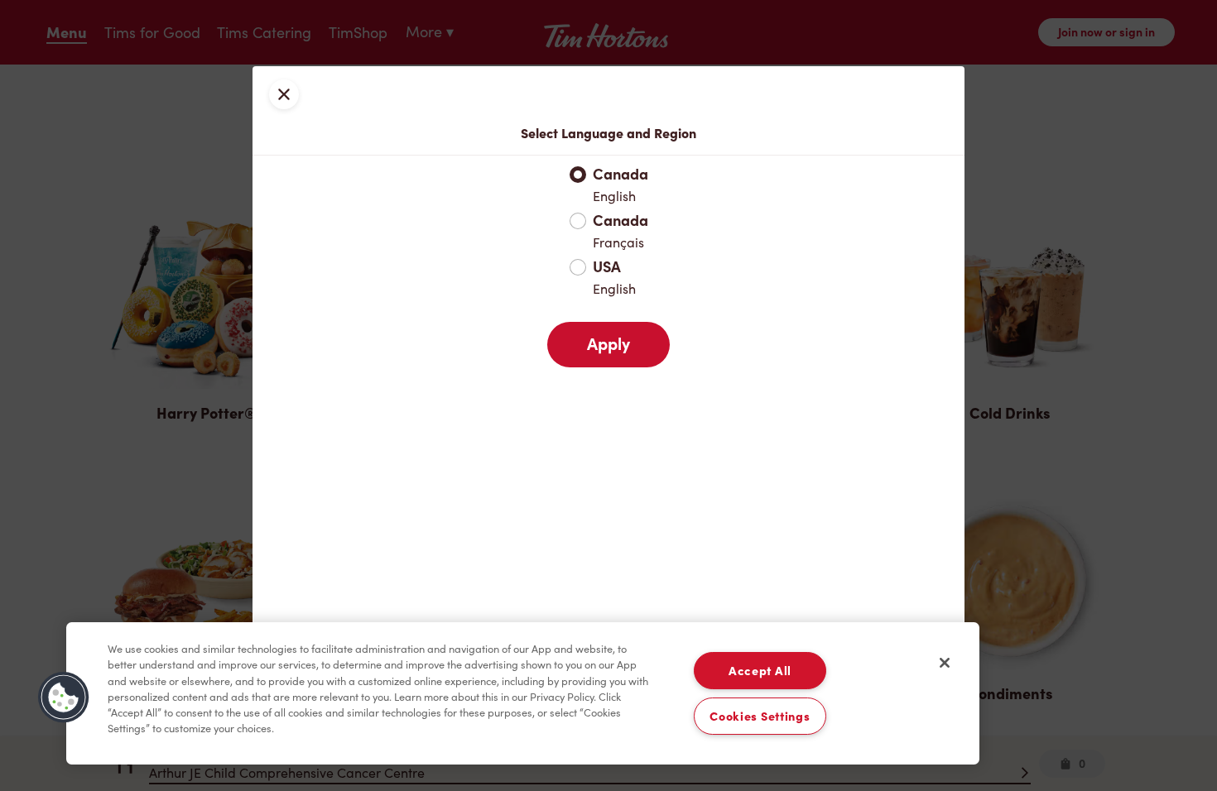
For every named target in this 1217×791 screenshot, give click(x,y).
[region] (522, 693)
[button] (63, 697)
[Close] (944, 663)
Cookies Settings (760, 716)
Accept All (760, 670)
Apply (608, 344)
